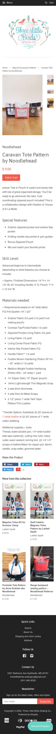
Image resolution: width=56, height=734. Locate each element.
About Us (28, 632)
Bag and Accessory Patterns (24, 67)
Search (28, 627)
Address (28, 640)
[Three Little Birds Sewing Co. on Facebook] (24, 656)
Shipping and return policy (28, 636)
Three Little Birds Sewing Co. (37, 710)
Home (4, 67)
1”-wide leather (10, 416)
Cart (51, 2)
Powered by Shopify (28, 714)
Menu (9, 2)
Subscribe (45, 701)
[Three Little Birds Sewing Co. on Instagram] (31, 656)
